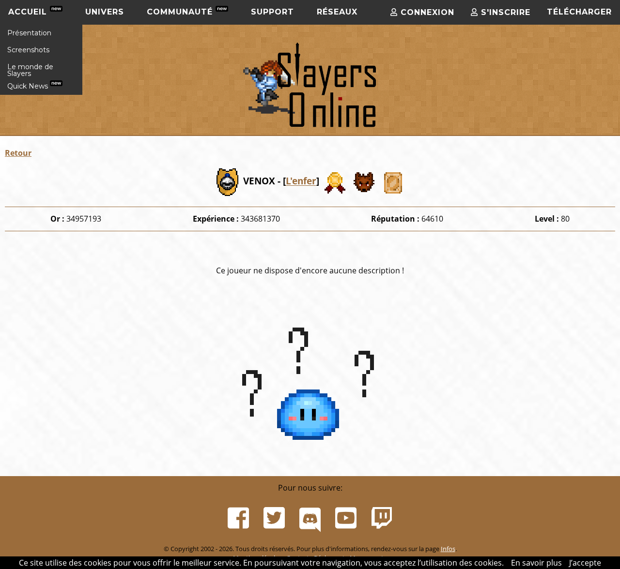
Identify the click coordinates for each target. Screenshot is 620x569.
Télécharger (579, 11)
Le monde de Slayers (30, 70)
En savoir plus (536, 562)
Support (272, 11)
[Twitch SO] (382, 518)
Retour (18, 153)
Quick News (28, 86)
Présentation (29, 33)
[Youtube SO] (346, 518)
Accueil (29, 11)
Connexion (426, 12)
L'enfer (301, 181)
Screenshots (28, 49)
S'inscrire (504, 12)
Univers (104, 11)
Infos (448, 548)
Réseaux (337, 11)
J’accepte (585, 562)
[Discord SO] (310, 518)
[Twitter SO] (274, 518)
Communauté (181, 11)
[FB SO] (238, 518)
